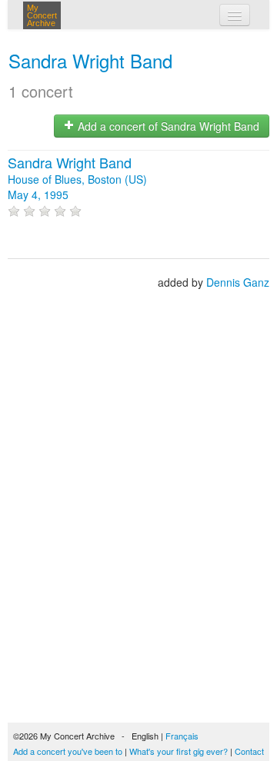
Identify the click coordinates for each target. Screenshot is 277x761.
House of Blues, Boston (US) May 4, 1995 (77, 179)
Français (182, 735)
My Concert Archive (42, 15)
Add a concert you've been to (67, 751)
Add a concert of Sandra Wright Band (167, 126)
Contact (249, 751)
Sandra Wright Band (90, 60)
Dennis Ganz (237, 282)
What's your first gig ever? (178, 751)
